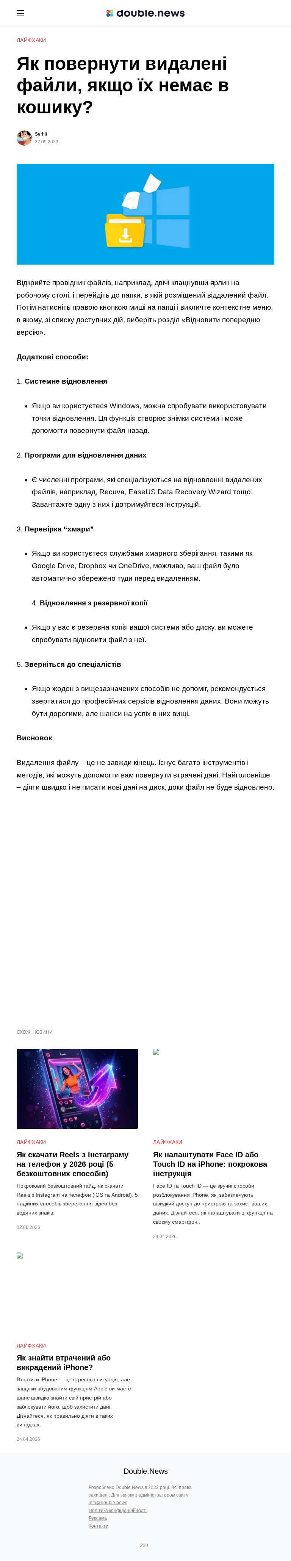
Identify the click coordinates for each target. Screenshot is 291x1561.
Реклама (98, 1518)
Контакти (98, 1526)
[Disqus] (145, 906)
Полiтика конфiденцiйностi (118, 1510)
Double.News (146, 1471)
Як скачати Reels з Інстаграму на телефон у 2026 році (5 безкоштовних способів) (72, 1164)
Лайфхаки (31, 40)
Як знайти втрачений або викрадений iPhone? (64, 1362)
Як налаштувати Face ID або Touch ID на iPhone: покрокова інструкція (210, 1164)
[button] (20, 13)
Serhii (41, 134)
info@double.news (108, 1502)
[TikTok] (155, 1545)
